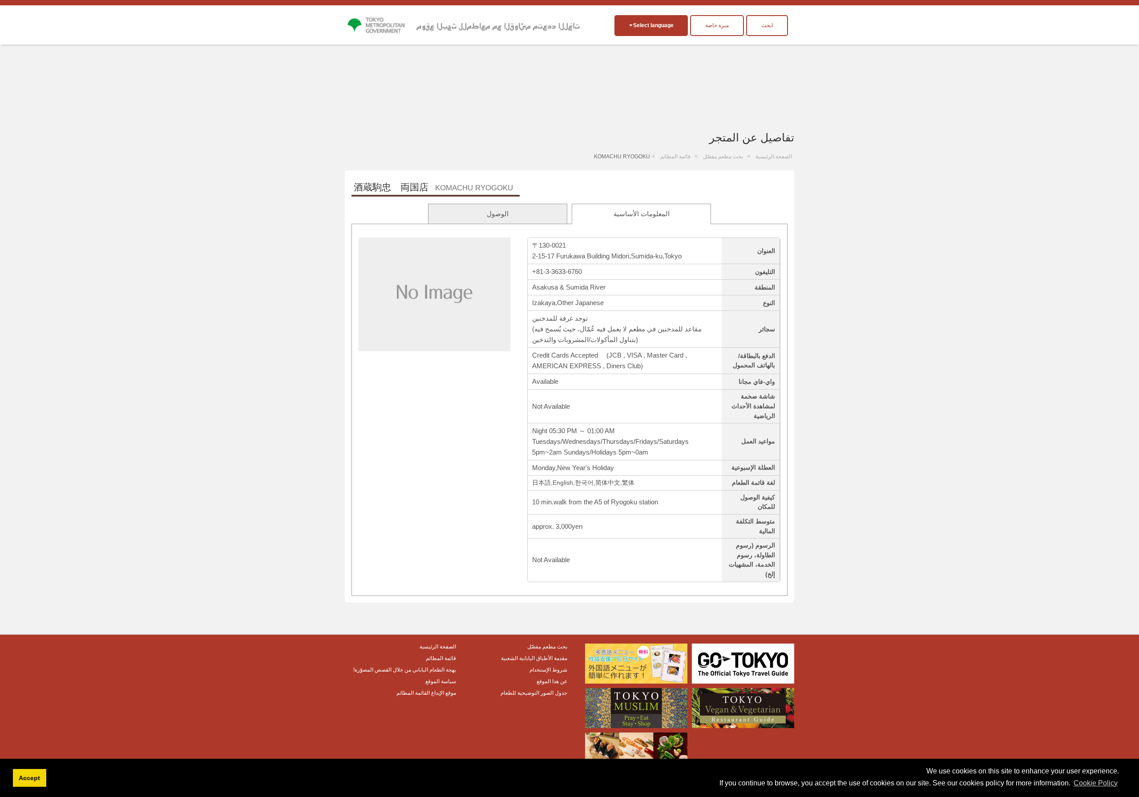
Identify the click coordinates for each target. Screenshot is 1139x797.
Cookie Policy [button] (1096, 783)
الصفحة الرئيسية (773, 156)
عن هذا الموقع (552, 681)
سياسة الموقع (440, 681)
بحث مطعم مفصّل (723, 156)
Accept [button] (29, 777)
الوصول (498, 213)
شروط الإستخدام (548, 670)
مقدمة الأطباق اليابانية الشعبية (534, 658)
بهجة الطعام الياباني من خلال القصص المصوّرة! (404, 670)
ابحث (767, 25)
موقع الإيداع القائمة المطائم (426, 693)
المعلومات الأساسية (642, 213)
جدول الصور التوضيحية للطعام (534, 693)
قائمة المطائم (675, 156)
